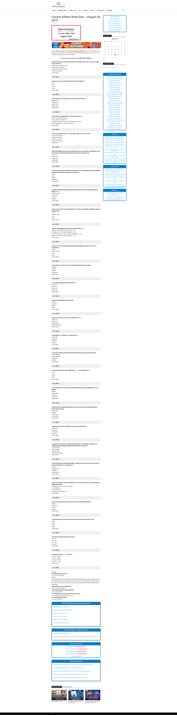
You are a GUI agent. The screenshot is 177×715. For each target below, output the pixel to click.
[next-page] (55, 705)
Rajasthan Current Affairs (115, 116)
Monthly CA (72, 10)
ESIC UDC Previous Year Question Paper (114, 184)
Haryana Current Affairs (114, 91)
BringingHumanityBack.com (111, 67)
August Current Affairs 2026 (114, 20)
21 (118, 52)
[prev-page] (52, 705)
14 (118, 49)
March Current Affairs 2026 (114, 29)
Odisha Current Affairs (114, 112)
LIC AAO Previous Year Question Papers (114, 169)
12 (111, 49)
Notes (92, 10)
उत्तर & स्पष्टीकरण (55, 77)
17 (105, 52)
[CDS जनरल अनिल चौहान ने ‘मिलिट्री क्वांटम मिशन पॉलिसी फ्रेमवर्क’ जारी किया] (93, 695)
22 (121, 52)
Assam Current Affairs (114, 80)
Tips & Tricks (100, 10)
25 (108, 54)
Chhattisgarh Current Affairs (114, 84)
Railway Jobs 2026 (76, 651)
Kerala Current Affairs (115, 100)
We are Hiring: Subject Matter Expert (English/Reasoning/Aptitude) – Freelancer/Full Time (76, 636)
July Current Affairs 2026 (115, 22)
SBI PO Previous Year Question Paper (115, 137)
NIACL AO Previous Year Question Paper (114, 186)
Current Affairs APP (114, 16)
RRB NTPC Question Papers (114, 196)
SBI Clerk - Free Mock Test (60, 613)
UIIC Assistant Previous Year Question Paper (114, 174)
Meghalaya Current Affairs (114, 107)
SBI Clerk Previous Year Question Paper (114, 138)
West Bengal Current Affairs (114, 129)
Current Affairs (61, 10)
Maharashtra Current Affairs (114, 102)
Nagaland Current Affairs (115, 111)
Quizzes (85, 10)
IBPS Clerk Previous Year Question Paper (114, 144)
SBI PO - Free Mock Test (60, 616)
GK (79, 10)
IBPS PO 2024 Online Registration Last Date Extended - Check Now (71, 677)
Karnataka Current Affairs (115, 98)
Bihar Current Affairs (115, 82)
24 (105, 54)
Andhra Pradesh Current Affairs (114, 76)
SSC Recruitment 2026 (76, 653)
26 (111, 54)
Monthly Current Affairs (114, 31)
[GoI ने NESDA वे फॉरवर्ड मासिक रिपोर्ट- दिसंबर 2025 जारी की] (76, 695)
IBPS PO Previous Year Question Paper (115, 142)
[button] (123, 10)
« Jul (104, 59)
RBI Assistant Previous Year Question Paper (114, 159)
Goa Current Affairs (114, 87)
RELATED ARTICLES (56, 687)
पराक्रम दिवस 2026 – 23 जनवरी (57, 701)
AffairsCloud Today (114, 18)
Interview (109, 10)
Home (54, 10)
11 (108, 49)
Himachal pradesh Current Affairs (115, 93)
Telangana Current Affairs (115, 121)
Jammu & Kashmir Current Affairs (115, 94)
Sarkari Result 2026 (76, 656)
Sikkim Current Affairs (114, 118)
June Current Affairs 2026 (115, 23)
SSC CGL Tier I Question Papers (114, 199)
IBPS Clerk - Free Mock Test (61, 619)
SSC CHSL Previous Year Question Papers (114, 198)
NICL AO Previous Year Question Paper (114, 176)
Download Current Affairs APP (61, 633)
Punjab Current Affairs (114, 114)
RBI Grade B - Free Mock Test (61, 622)
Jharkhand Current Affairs (115, 96)
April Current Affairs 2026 (115, 27)
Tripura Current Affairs (114, 123)
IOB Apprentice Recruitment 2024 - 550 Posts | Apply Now (68, 668)
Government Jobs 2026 (76, 649)
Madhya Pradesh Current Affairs (114, 103)
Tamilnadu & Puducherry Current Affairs (114, 120)
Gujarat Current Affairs (114, 89)
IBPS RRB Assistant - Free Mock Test (63, 610)
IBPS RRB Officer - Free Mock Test (62, 607)
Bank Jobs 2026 (76, 646)
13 (115, 49)
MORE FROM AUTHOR (67, 687)
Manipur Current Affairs (114, 105)
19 (111, 52)
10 (105, 49)
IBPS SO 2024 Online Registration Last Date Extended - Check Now (71, 674)
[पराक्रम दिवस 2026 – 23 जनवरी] (59, 695)
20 (115, 52)
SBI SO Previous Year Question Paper (115, 140)
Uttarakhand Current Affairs (114, 127)
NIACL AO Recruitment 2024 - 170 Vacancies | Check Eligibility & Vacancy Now (73, 664)
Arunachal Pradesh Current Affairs (115, 78)
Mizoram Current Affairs (115, 109)
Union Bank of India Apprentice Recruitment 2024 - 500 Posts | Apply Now (72, 671)
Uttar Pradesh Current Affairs (115, 125)
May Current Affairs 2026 (115, 25)
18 (108, 52)
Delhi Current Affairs (115, 85)
